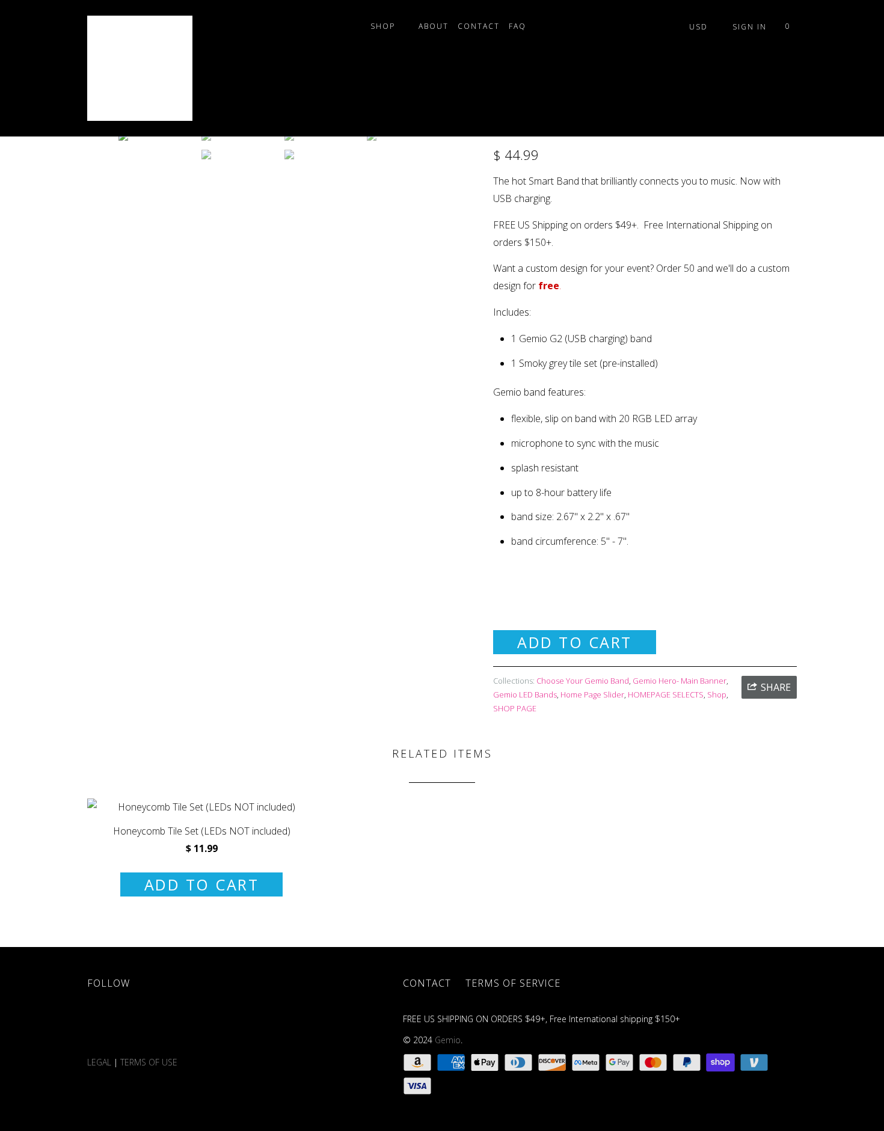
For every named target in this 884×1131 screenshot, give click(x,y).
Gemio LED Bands (525, 694)
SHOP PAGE (514, 708)
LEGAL (99, 1062)
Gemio (448, 1040)
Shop (385, 26)
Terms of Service (512, 983)
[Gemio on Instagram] (243, 1024)
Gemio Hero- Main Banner (679, 680)
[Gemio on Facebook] (138, 1024)
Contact (479, 26)
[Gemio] (148, 68)
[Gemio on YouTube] (173, 1024)
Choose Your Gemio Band (582, 680)
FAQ (520, 26)
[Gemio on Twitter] (103, 1024)
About (434, 26)
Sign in (749, 27)
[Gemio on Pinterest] (208, 1024)
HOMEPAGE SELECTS (666, 694)
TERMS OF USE (150, 1062)
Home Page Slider (592, 694)
